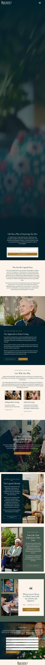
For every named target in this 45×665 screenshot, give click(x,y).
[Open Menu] (40, 3)
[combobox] (22, 250)
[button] (42, 402)
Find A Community (22, 254)
